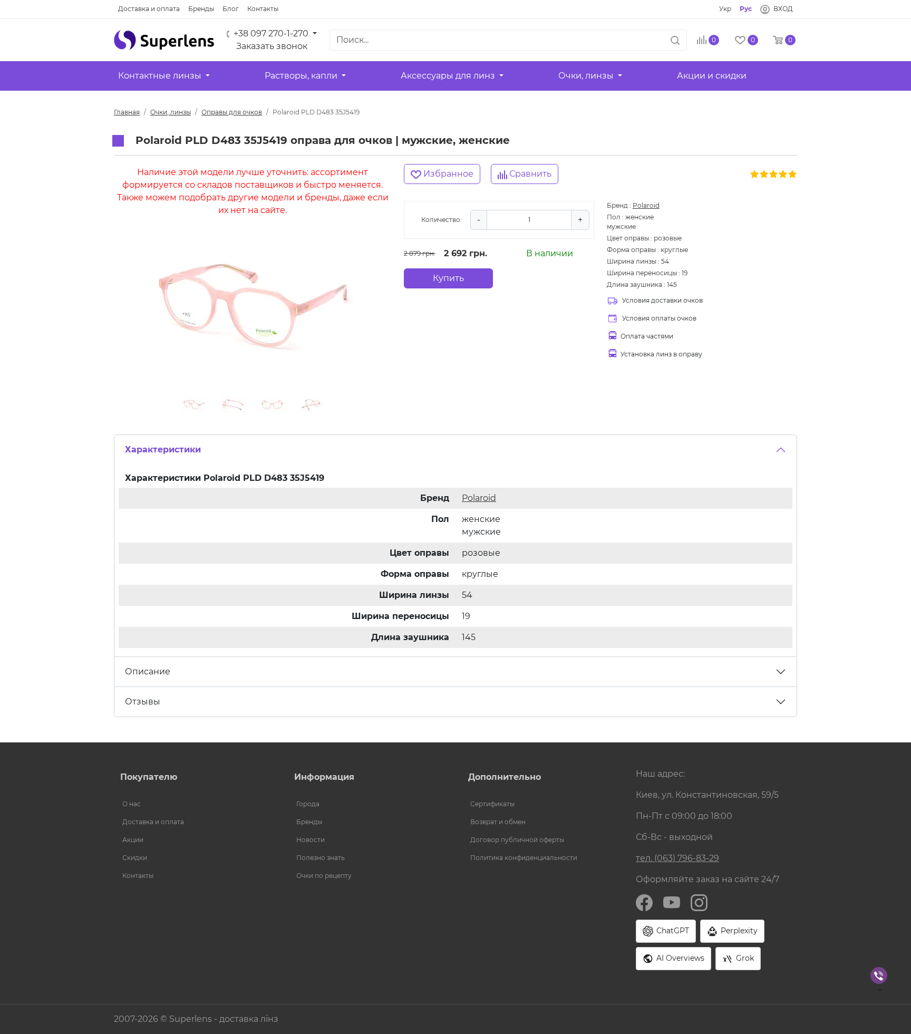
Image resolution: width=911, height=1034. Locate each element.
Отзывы (142, 702)
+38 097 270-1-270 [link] (271, 33)
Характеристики (163, 449)
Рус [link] (746, 9)
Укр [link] (725, 9)
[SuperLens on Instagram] (699, 902)
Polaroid (646, 205)
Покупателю (148, 777)
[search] (675, 40)
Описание (147, 671)
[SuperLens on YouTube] (671, 902)
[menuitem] (194, 804)
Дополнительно (504, 777)
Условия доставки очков (662, 300)
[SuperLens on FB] (644, 902)
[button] (164, 40)
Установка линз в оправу (661, 354)
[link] (149, 9)
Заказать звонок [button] (271, 46)
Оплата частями (647, 336)
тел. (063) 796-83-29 (677, 858)
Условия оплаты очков (659, 318)
